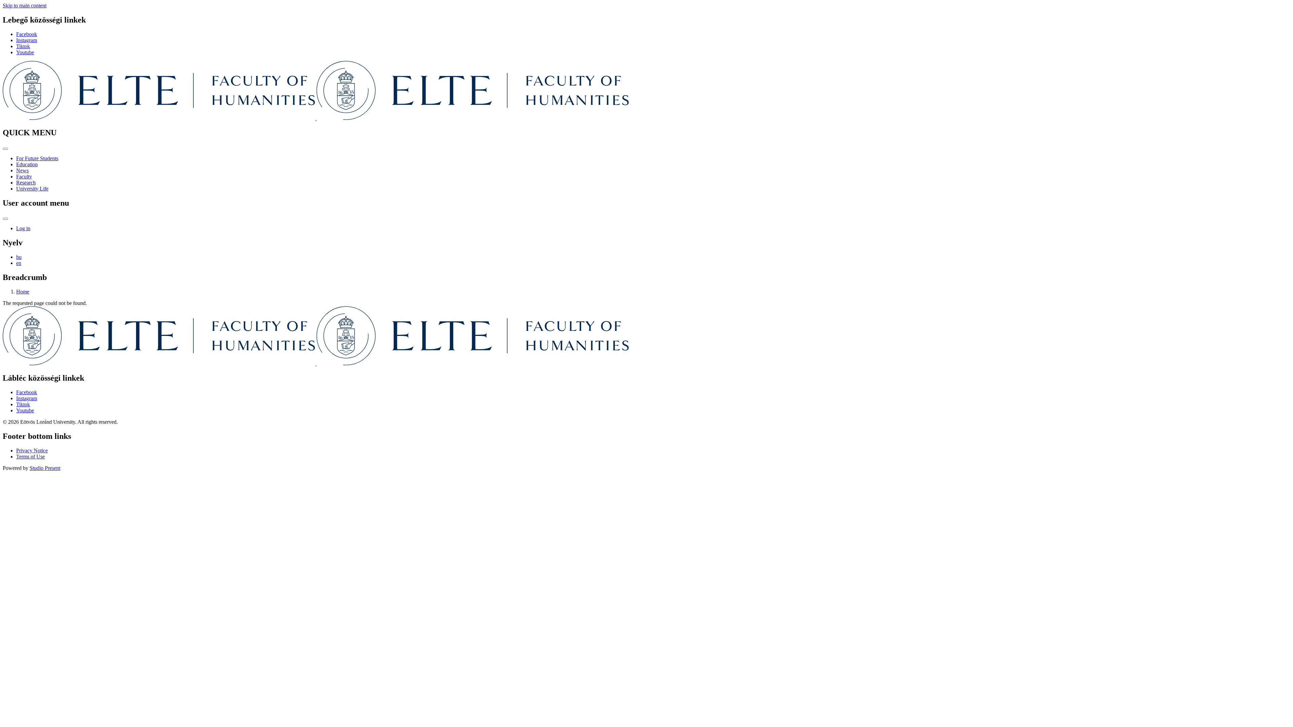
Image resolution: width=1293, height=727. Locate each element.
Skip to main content (24, 5)
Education (27, 164)
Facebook (26, 34)
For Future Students (37, 158)
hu (19, 257)
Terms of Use (30, 456)
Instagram (26, 40)
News (22, 170)
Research (26, 182)
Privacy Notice (32, 450)
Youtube (25, 52)
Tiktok (23, 46)
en (18, 263)
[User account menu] (5, 219)
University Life (32, 189)
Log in (23, 228)
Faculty (24, 176)
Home (22, 292)
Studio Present (45, 468)
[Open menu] (5, 149)
